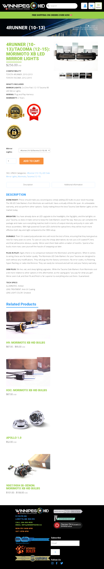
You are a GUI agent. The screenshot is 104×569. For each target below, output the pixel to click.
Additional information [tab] (73, 184)
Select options (29, 335)
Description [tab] (28, 184)
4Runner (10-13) (34, 173)
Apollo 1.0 (13, 437)
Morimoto (22, 176)
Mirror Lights (9, 150)
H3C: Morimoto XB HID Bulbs (26, 390)
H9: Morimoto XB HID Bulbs (25, 342)
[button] (98, 5)
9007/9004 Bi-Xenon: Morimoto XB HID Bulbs (23, 487)
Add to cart (31, 161)
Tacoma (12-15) (34, 176)
